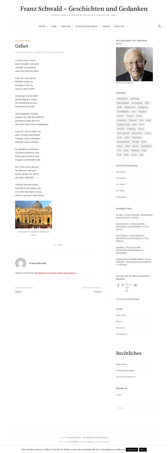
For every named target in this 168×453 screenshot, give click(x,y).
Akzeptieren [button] (132, 450)
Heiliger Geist (123, 124)
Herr (134, 124)
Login (118, 394)
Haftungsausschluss (125, 370)
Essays (106, 26)
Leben (148, 133)
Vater (125, 150)
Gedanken (121, 120)
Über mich (121, 315)
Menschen (136, 137)
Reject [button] (143, 450)
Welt (119, 155)
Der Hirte (120, 184)
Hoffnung (131, 129)
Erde (133, 111)
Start (42, 26)
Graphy (90, 442)
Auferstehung (123, 103)
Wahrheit (135, 150)
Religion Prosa (23, 41)
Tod (119, 150)
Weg (144, 150)
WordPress (74, 442)
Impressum (121, 364)
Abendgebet (122, 98)
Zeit (141, 155)
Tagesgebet (146, 146)
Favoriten (120, 327)
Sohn (128, 146)
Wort (126, 155)
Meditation (121, 178)
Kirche (141, 129)
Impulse (65, 26)
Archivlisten (121, 334)
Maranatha (121, 171)
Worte (134, 155)
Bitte (147, 103)
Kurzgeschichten (86, 26)
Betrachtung (137, 103)
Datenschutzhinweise (126, 376)
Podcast (119, 26)
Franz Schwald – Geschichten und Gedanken (84, 9)
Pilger (18, 291)
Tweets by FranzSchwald (127, 299)
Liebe (127, 137)
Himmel (120, 129)
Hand (148, 120)
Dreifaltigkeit (123, 111)
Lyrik (54, 26)
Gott (141, 120)
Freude (120, 116)
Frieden (129, 116)
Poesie (97, 291)
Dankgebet (143, 107)
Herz (142, 124)
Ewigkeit (142, 111)
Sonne (135, 146)
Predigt (135, 142)
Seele (144, 142)
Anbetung (135, 98)
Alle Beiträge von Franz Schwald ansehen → (56, 273)
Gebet (60, 244)
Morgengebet (123, 142)
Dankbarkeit (130, 107)
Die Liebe (120, 190)
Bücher (119, 321)
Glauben (132, 120)
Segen (120, 146)
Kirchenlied (137, 133)
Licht (119, 137)
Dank (119, 107)
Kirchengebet (123, 133)
